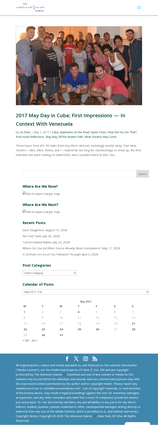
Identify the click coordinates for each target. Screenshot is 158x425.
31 (61, 335)
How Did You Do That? (122, 132)
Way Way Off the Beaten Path (64, 137)
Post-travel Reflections (30, 137)
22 (25, 329)
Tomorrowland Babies (37, 242)
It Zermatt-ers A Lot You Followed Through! (52, 254)
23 (43, 329)
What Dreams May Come (100, 137)
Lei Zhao (24, 132)
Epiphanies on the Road (74, 132)
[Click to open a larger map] (41, 194)
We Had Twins (32, 236)
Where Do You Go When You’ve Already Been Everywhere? (62, 248)
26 (97, 329)
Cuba (55, 132)
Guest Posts (98, 132)
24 (61, 329)
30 (43, 335)
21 (133, 323)
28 (133, 329)
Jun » (35, 340)
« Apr (26, 340)
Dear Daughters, (34, 230)
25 (79, 329)
